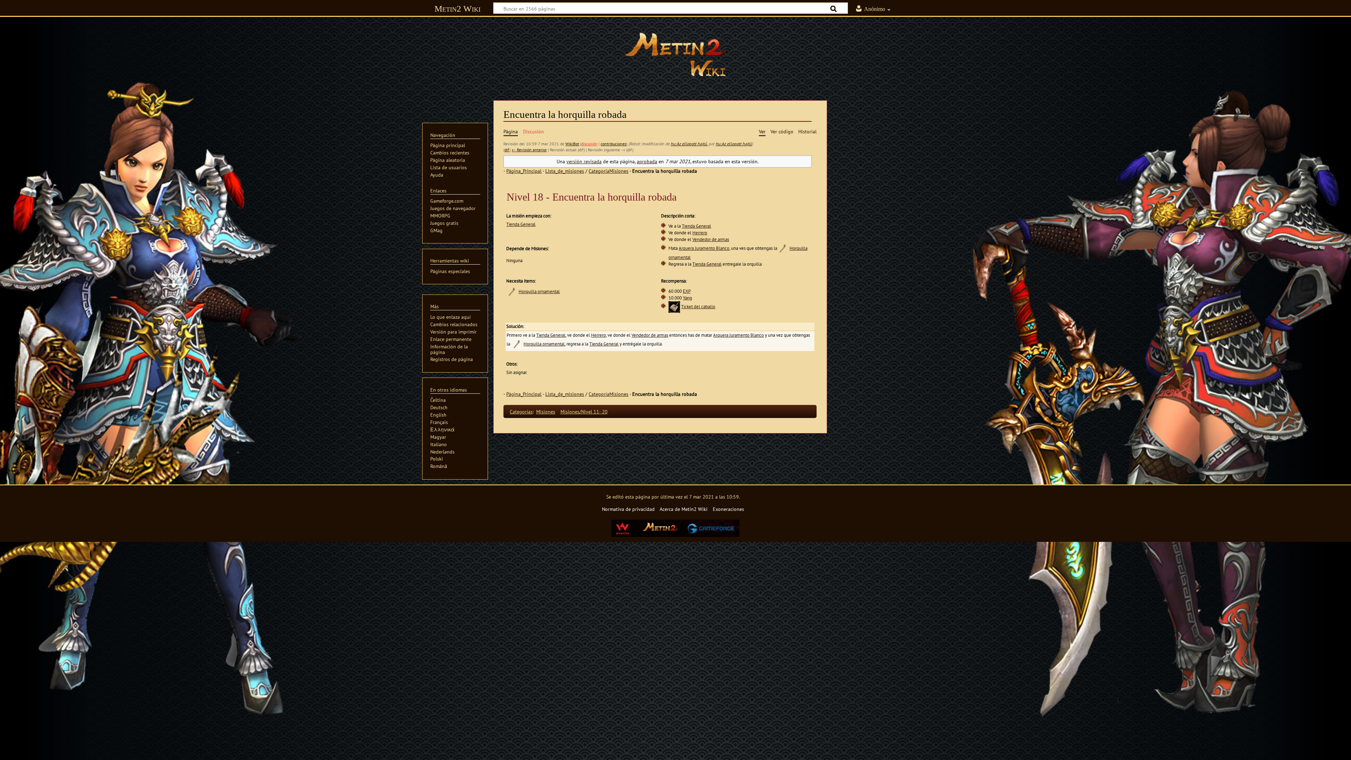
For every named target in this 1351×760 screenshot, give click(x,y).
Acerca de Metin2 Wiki (684, 509)
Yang (687, 298)
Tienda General (520, 224)
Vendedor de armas (710, 239)
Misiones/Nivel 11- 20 (584, 411)
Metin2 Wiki (458, 8)
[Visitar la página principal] (675, 54)
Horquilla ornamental (539, 291)
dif (507, 149)
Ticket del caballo (698, 307)
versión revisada (584, 161)
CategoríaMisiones (608, 170)
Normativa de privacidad (628, 509)
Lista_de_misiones (564, 170)
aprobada (647, 161)
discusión (589, 143)
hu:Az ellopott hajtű (734, 143)
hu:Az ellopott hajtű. (689, 143)
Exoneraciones (728, 509)
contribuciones (613, 143)
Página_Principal (523, 170)
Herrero (699, 233)
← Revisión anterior (529, 149)
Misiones (545, 411)
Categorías (521, 411)
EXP (687, 291)
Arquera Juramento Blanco (704, 248)
